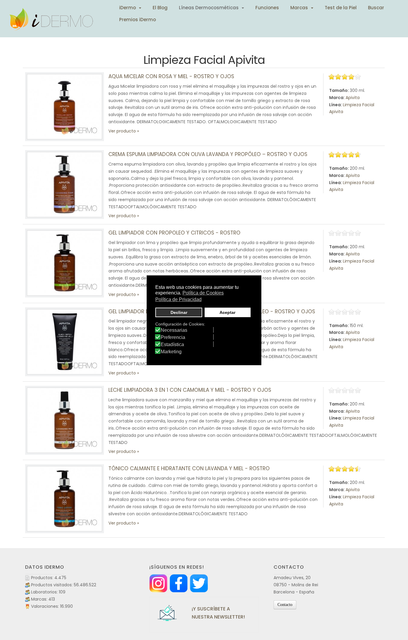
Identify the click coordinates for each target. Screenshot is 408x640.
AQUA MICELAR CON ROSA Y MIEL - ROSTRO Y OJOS (171, 76)
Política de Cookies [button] (203, 292)
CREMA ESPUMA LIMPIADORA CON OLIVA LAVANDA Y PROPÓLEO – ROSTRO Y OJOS (207, 154)
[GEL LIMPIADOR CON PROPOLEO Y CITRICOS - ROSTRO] (64, 263)
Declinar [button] (179, 312)
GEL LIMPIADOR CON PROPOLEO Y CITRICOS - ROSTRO (174, 232)
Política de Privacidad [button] (178, 299)
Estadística (172, 344)
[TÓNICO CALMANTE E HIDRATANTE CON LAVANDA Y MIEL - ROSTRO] (64, 498)
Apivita (353, 98)
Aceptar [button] (227, 312)
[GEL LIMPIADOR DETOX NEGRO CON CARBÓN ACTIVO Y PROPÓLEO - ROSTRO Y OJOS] (64, 341)
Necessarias (174, 330)
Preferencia (173, 337)
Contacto (284, 604)
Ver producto (122, 131)
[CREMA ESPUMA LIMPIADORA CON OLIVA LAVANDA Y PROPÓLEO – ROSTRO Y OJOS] (64, 184)
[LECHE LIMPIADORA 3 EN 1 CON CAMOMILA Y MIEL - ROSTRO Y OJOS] (64, 420)
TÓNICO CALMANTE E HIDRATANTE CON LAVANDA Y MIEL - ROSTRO (189, 468)
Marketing (171, 351)
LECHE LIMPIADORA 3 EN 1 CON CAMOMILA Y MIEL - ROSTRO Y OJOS (189, 390)
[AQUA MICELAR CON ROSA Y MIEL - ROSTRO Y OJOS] (64, 106)
